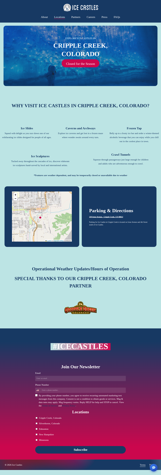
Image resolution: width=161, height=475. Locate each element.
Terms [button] (143, 465)
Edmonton (43, 429)
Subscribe (80, 450)
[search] (150, 7)
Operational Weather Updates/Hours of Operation (80, 268)
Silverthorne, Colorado (49, 423)
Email (38, 373)
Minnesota (43, 440)
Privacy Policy (68, 405)
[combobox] (38, 390)
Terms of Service (50, 405)
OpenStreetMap (59, 241)
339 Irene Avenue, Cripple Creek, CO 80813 (106, 217)
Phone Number (42, 385)
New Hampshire (46, 434)
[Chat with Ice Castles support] (153, 467)
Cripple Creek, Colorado (50, 418)
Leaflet (49, 241)
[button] (80, 64)
